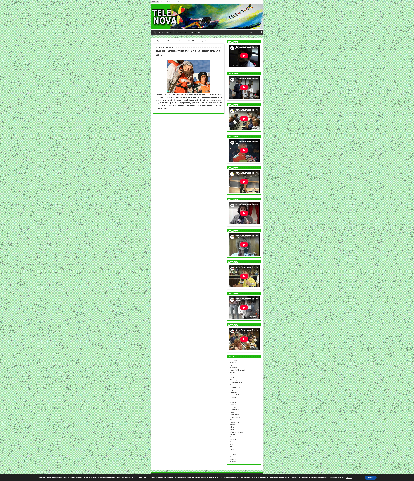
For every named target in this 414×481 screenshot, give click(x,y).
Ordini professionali (236, 417)
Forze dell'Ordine (235, 395)
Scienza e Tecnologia (236, 432)
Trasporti (233, 449)
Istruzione (233, 405)
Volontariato (234, 459)
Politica (232, 419)
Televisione (233, 447)
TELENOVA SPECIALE (181, 32)
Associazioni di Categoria (237, 370)
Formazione (233, 392)
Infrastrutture (234, 402)
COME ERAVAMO (195, 32)
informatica (233, 400)
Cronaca (232, 377)
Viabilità (232, 457)
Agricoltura (233, 360)
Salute (232, 427)
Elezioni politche (235, 385)
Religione (233, 424)
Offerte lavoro (234, 414)
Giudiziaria (233, 397)
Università (233, 454)
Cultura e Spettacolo (236, 380)
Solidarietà (168, 41)
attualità (232, 372)
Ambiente (233, 362)
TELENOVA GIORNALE (165, 32)
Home (163, 2)
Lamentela (233, 407)
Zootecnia (233, 462)
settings (349, 478)
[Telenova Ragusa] (207, 27)
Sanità (232, 429)
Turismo (232, 452)
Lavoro (232, 412)
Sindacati (232, 434)
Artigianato (233, 367)
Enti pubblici (233, 390)
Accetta (370, 478)
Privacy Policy (182, 2)
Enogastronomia (235, 387)
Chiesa (232, 375)
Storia (232, 444)
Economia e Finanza (236, 382)
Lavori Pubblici (234, 410)
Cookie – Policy (171, 2)
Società (232, 437)
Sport (231, 442)
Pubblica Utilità (234, 422)
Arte (231, 365)
